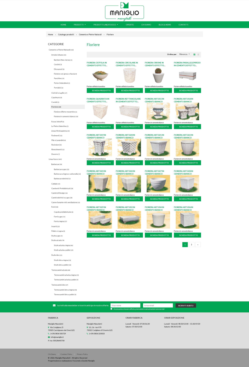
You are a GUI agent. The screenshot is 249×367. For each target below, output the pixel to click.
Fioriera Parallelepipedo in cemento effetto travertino (187, 65)
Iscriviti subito (185, 305)
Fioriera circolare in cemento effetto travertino (127, 65)
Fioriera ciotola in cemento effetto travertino (97, 65)
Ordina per (172, 54)
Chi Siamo (52, 354)
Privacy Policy (82, 354)
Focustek (76, 361)
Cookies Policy (66, 354)
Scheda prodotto (101, 90)
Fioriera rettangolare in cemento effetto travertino (128, 101)
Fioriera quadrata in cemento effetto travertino (98, 101)
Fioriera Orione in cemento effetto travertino (154, 65)
